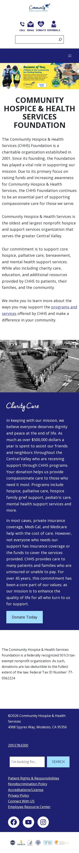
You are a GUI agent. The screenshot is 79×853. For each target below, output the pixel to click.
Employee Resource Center (29, 807)
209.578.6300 (18, 745)
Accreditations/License (25, 789)
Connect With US (21, 801)
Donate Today (24, 617)
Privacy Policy (18, 795)
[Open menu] (69, 55)
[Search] (60, 39)
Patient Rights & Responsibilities (33, 778)
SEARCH (58, 761)
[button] (39, 76)
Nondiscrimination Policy (27, 784)
